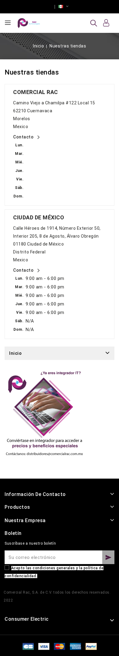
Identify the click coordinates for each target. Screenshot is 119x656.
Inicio (15, 353)
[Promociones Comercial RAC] (44, 416)
